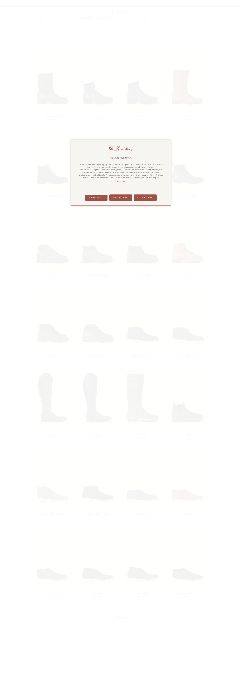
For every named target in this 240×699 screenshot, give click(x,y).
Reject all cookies (120, 197)
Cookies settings (96, 197)
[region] (121, 173)
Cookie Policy (121, 182)
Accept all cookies (145, 197)
